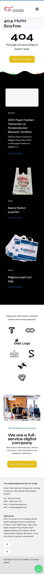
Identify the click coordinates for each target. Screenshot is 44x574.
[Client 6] (12, 328)
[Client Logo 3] (22, 363)
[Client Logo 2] (22, 375)
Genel (10, 201)
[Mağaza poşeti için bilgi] (22, 233)
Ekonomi (11, 113)
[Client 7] (31, 351)
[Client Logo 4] (14, 351)
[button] (38, 568)
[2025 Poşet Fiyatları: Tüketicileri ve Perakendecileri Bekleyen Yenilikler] (22, 97)
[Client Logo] (22, 339)
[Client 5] (30, 329)
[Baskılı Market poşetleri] (22, 168)
